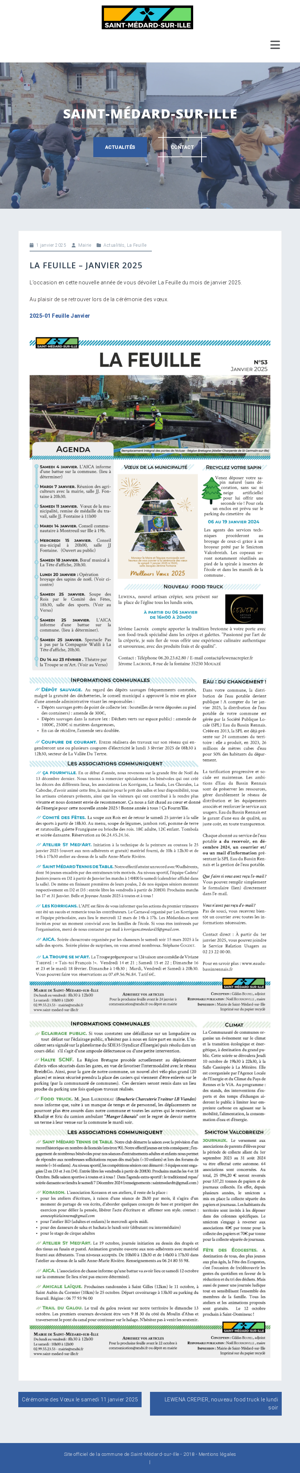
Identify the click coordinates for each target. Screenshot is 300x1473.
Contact (182, 147)
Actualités (120, 147)
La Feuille (136, 245)
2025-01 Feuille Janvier (60, 316)
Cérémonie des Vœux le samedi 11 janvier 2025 (80, 1399)
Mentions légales (217, 1454)
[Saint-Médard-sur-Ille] (147, 17)
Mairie (84, 245)
